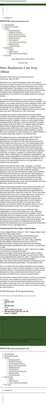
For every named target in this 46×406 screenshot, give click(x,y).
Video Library (13, 51)
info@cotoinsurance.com (20, 21)
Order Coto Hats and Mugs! (18, 53)
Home (6, 332)
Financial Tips (23, 62)
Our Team (7, 55)
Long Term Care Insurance (18, 42)
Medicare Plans (14, 44)
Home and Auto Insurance (17, 36)
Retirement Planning (11, 27)
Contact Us (8, 17)
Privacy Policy (9, 334)
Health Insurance (14, 38)
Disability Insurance (15, 32)
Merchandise (8, 48)
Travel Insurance (14, 46)
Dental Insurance (14, 30)
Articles (11, 50)
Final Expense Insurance (17, 34)
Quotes (6, 28)
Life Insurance (9, 25)
